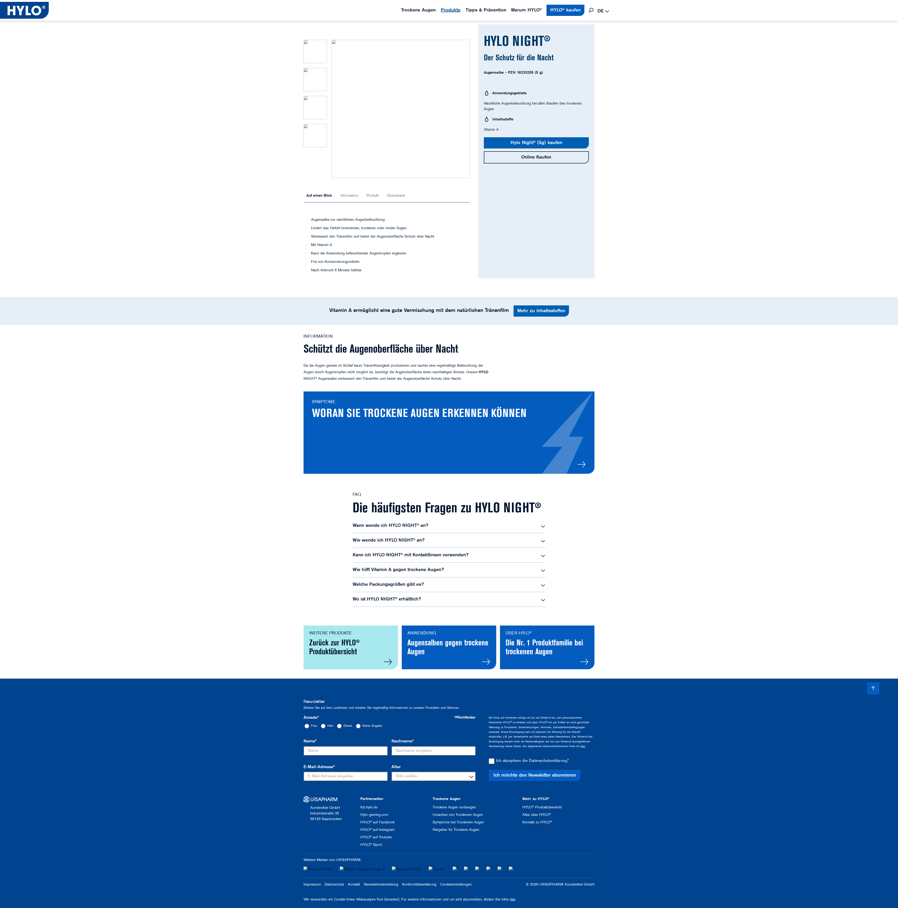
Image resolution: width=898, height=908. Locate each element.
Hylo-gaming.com (374, 815)
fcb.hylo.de (368, 807)
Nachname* (402, 741)
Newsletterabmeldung (381, 884)
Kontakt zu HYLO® (537, 822)
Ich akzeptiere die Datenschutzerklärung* (532, 761)
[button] (315, 51)
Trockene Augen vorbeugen (454, 807)
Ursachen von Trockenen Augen (458, 815)
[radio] (310, 726)
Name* (310, 741)
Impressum (312, 884)
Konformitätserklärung (419, 884)
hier (583, 746)
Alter (396, 767)
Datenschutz (334, 884)
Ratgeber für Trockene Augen (456, 830)
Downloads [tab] (396, 196)
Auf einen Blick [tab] (319, 196)
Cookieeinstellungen (456, 884)
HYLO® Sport (371, 845)
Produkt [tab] (372, 196)
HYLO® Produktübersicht (542, 807)
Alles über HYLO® (536, 815)
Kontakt (354, 884)
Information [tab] (349, 196)
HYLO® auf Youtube (376, 837)
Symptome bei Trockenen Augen (458, 822)
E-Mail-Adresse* (319, 767)
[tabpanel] (387, 238)
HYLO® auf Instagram (377, 830)
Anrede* (311, 718)
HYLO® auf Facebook (377, 822)
